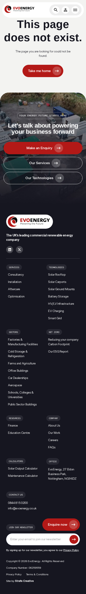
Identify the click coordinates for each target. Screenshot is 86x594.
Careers (53, 440)
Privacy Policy (71, 550)
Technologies (56, 267)
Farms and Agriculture (22, 363)
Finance (13, 425)
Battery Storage (58, 296)
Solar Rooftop (57, 274)
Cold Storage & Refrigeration (18, 354)
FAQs (52, 447)
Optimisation (16, 296)
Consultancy (16, 274)
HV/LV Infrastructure (61, 303)
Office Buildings (18, 370)
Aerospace (15, 385)
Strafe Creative (24, 581)
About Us (54, 425)
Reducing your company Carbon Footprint (63, 342)
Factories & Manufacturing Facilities (23, 342)
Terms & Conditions (37, 574)
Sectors (13, 332)
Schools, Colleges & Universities (21, 395)
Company (53, 418)
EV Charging (56, 311)
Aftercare (14, 289)
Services (14, 267)
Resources (15, 418)
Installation (14, 282)
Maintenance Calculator (23, 475)
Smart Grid (55, 318)
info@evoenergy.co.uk (22, 508)
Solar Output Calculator (22, 468)
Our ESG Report (58, 351)
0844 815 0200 (18, 503)
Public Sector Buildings (22, 404)
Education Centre (19, 432)
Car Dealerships (18, 378)
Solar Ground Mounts (61, 289)
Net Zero (54, 332)
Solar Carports (57, 282)
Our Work (54, 432)
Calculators (16, 461)
